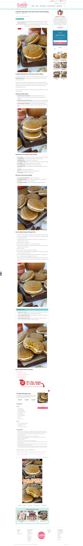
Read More (60, 27)
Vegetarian (49, 531)
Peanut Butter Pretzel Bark (21, 521)
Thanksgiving (43, 505)
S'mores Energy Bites (62, 3)
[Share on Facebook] (1, 273)
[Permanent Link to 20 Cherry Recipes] (32, 519)
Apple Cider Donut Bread (56, 78)
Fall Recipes (30, 505)
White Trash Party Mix (56, 69)
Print (42, 407)
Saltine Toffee (42, 521)
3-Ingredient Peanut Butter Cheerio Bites (64, 60)
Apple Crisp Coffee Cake (63, 78)
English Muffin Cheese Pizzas (56, 60)
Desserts (24, 505)
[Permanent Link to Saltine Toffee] (43, 519)
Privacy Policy (19, 533)
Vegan (49, 532)
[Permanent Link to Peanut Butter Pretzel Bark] (21, 519)
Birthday (28, 531)
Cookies (19, 505)
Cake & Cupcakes (60, 532)
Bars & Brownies (60, 531)
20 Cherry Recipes (32, 521)
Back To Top (66, 544)
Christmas (29, 539)
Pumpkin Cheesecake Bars (22, 375)
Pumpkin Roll (19, 371)
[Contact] (65, 1)
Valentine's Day (29, 532)
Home (18, 531)
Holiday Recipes (37, 505)
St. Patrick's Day (30, 533)
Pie (58, 538)
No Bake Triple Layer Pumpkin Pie (23, 374)
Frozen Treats (60, 537)
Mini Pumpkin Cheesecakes (22, 372)
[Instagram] (63, 1)
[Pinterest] (62, 1)
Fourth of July (29, 536)
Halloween (29, 537)
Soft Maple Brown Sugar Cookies (63, 69)
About (18, 532)
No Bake (59, 539)
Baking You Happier (22, 4)
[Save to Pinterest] (1, 275)
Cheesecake (60, 533)
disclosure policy (28, 16)
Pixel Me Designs (35, 544)
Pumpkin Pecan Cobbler (21, 377)
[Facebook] (60, 1)
